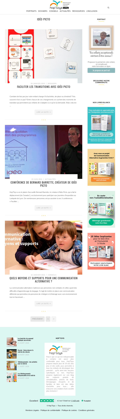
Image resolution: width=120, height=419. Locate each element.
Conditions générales (86, 410)
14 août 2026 (23, 378)
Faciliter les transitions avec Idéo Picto (43, 86)
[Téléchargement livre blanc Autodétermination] (101, 209)
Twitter (112, 90)
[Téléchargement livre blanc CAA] (101, 167)
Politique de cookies (69, 410)
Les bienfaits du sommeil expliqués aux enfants (25, 339)
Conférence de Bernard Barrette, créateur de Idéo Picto (44, 183)
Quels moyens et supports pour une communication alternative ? (44, 279)
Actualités (65, 11)
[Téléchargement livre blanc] (101, 125)
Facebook (90, 90)
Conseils (53, 11)
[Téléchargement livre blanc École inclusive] (101, 251)
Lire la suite (43, 112)
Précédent (37, 319)
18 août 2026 (23, 355)
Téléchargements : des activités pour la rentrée (27, 363)
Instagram (94, 90)
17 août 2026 (23, 366)
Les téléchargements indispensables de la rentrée (26, 374)
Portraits (31, 11)
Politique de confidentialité (50, 410)
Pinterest (99, 90)
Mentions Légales (32, 410)
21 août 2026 (23, 343)
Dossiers (42, 11)
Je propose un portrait (101, 70)
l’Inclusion (91, 11)
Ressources (78, 11)
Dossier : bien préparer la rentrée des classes (25, 351)
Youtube (108, 90)
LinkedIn (103, 90)
